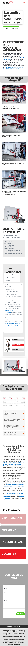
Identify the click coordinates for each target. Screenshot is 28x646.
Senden (20, 614)
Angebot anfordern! (11, 28)
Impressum (9, 626)
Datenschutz (17, 626)
